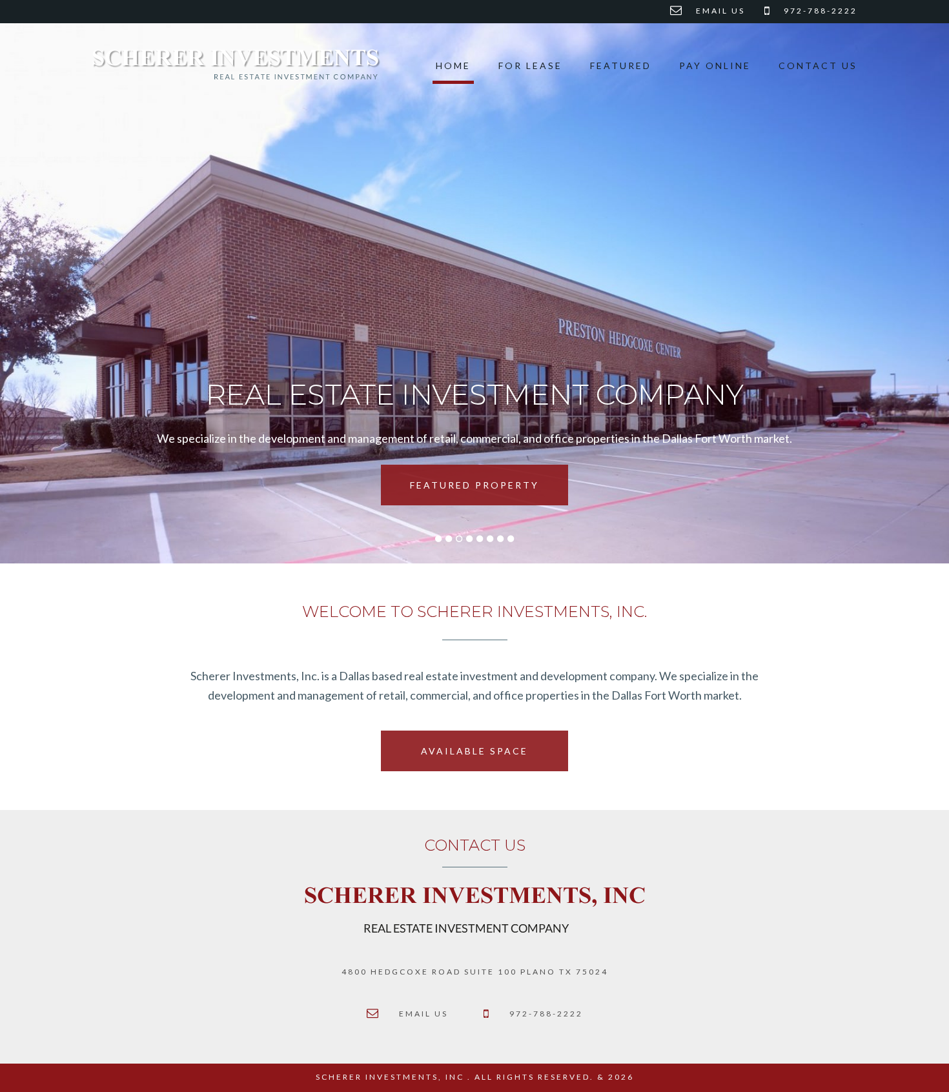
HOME (453, 65)
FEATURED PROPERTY (474, 485)
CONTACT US (818, 65)
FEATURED (620, 65)
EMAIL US (720, 10)
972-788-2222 (820, 10)
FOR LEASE (530, 65)
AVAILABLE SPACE (474, 750)
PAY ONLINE (715, 65)
